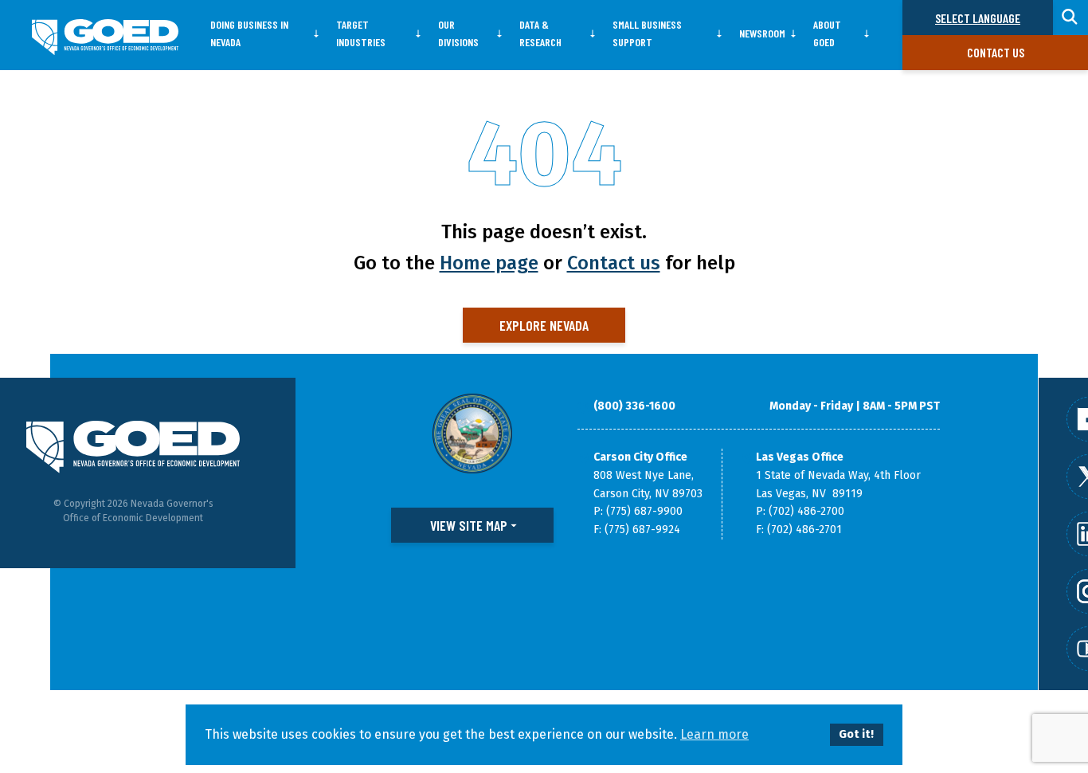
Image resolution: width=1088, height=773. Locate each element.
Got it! (856, 734)
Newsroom (762, 33)
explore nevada (544, 325)
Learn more (714, 734)
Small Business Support (647, 33)
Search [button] (1070, 17)
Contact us (995, 52)
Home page (489, 263)
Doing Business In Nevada (249, 33)
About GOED (827, 33)
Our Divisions (458, 33)
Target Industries (360, 33)
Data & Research (540, 33)
